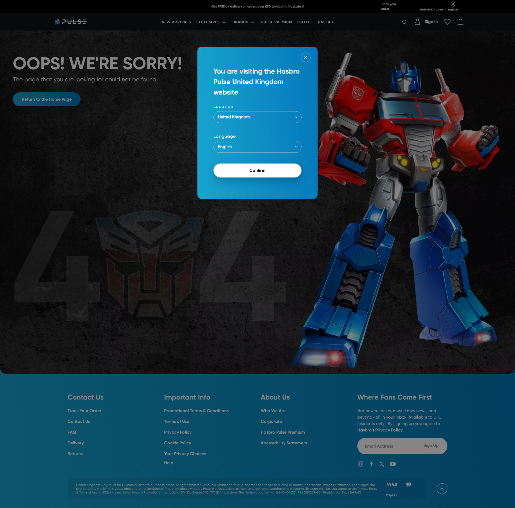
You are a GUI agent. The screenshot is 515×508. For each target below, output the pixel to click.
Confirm (257, 170)
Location (223, 106)
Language (225, 136)
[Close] (305, 57)
